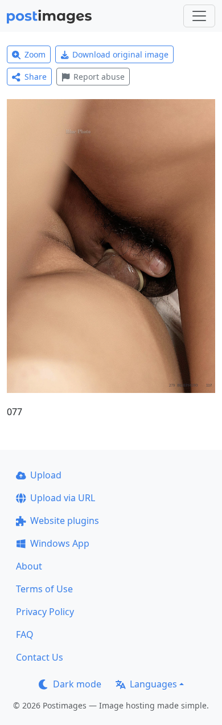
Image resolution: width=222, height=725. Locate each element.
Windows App (59, 543)
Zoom (35, 54)
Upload (45, 475)
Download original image (120, 54)
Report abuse (99, 76)
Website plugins (64, 520)
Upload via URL (62, 497)
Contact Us (39, 657)
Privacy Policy (45, 611)
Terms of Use (44, 589)
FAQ (25, 634)
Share (35, 76)
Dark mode (77, 684)
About (29, 566)
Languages (153, 684)
